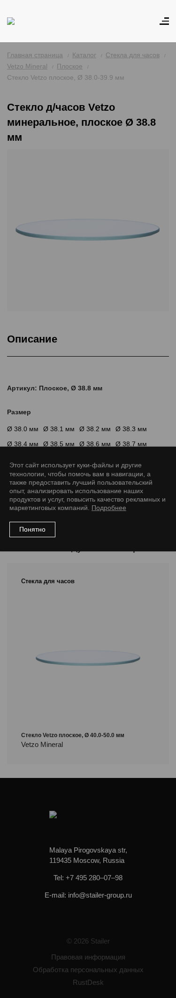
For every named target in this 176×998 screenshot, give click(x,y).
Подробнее (109, 507)
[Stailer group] (33, 21)
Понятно (32, 529)
